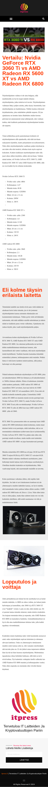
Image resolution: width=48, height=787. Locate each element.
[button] (11, 19)
